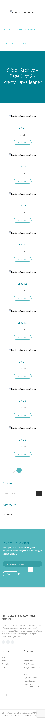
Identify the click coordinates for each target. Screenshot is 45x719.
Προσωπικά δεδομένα (22, 715)
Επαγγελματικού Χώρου (33, 667)
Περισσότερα (22, 142)
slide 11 (22, 244)
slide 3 (22, 205)
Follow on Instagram (12, 700)
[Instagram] (27, 3)
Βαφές (26, 671)
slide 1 (22, 127)
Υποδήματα (28, 661)
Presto (18, 29)
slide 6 (22, 439)
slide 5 (22, 400)
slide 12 (22, 283)
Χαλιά (26, 674)
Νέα (6, 43)
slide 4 (22, 361)
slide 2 (22, 166)
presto (9, 514)
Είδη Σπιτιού (29, 664)
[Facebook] (17, 3)
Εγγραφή (10, 574)
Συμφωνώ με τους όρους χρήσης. (29, 574)
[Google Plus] (8, 642)
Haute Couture (29, 681)
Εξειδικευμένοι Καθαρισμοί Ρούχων (31, 685)
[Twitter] (22, 3)
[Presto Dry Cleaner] (22, 15)
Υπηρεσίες (31, 29)
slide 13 (22, 322)
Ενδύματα (28, 657)
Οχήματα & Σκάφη (31, 678)
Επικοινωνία (19, 43)
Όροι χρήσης (8, 715)
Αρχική (7, 29)
